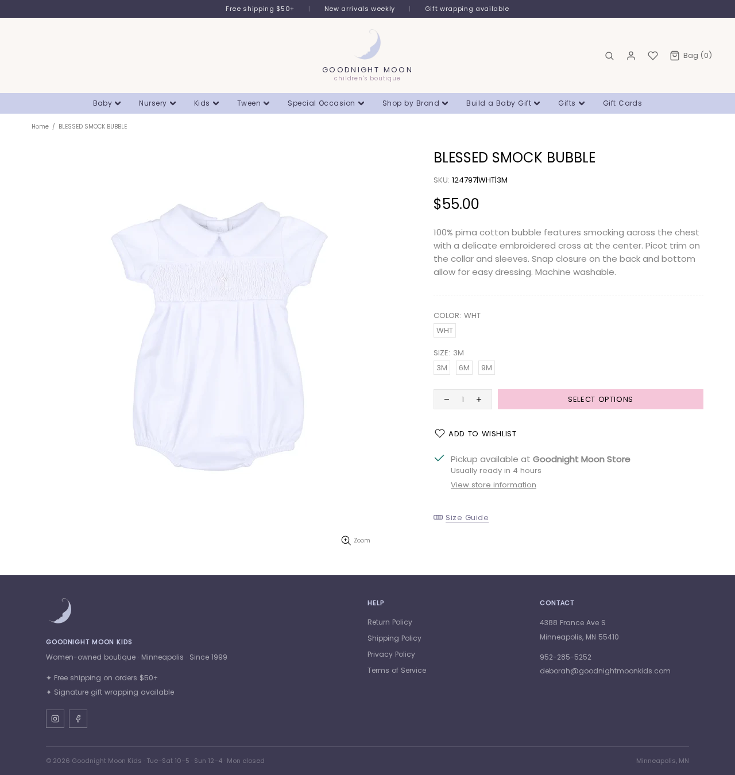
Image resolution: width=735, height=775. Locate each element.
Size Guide (467, 517)
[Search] (609, 56)
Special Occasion (321, 103)
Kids (202, 103)
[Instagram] (55, 719)
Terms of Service (397, 670)
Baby (103, 103)
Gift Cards (623, 103)
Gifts (566, 103)
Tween (249, 103)
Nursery (153, 103)
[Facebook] (78, 719)
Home (40, 126)
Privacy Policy (391, 654)
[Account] (631, 56)
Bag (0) (697, 55)
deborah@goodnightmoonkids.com (605, 671)
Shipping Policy (394, 638)
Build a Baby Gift (498, 103)
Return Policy (390, 622)
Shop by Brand (410, 103)
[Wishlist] (653, 56)
